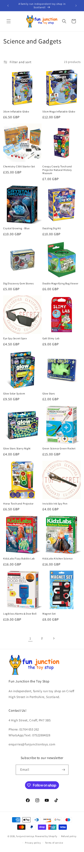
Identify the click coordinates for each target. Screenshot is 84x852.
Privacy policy (33, 842)
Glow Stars (48, 393)
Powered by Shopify (46, 836)
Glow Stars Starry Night (17, 448)
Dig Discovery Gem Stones (18, 283)
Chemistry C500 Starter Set (19, 166)
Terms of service (54, 842)
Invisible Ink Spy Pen (55, 503)
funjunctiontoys (25, 836)
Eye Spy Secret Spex (15, 338)
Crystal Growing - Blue (16, 228)
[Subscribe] (63, 770)
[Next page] (53, 638)
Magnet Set (49, 613)
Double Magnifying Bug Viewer (60, 283)
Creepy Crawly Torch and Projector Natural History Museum (57, 170)
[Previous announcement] (8, 5)
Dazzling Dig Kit (51, 228)
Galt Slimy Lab (50, 338)
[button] (8, 21)
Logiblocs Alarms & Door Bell (20, 613)
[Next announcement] (76, 5)
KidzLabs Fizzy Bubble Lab (19, 558)
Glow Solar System (14, 393)
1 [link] (30, 638)
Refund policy (68, 836)
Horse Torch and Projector (18, 503)
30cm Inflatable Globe (16, 111)
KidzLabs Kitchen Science (57, 558)
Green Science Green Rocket (59, 448)
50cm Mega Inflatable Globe (58, 111)
